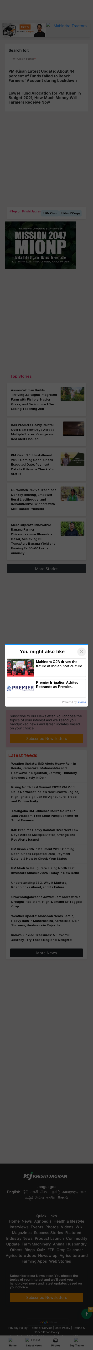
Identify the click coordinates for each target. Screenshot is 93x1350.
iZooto (82, 702)
